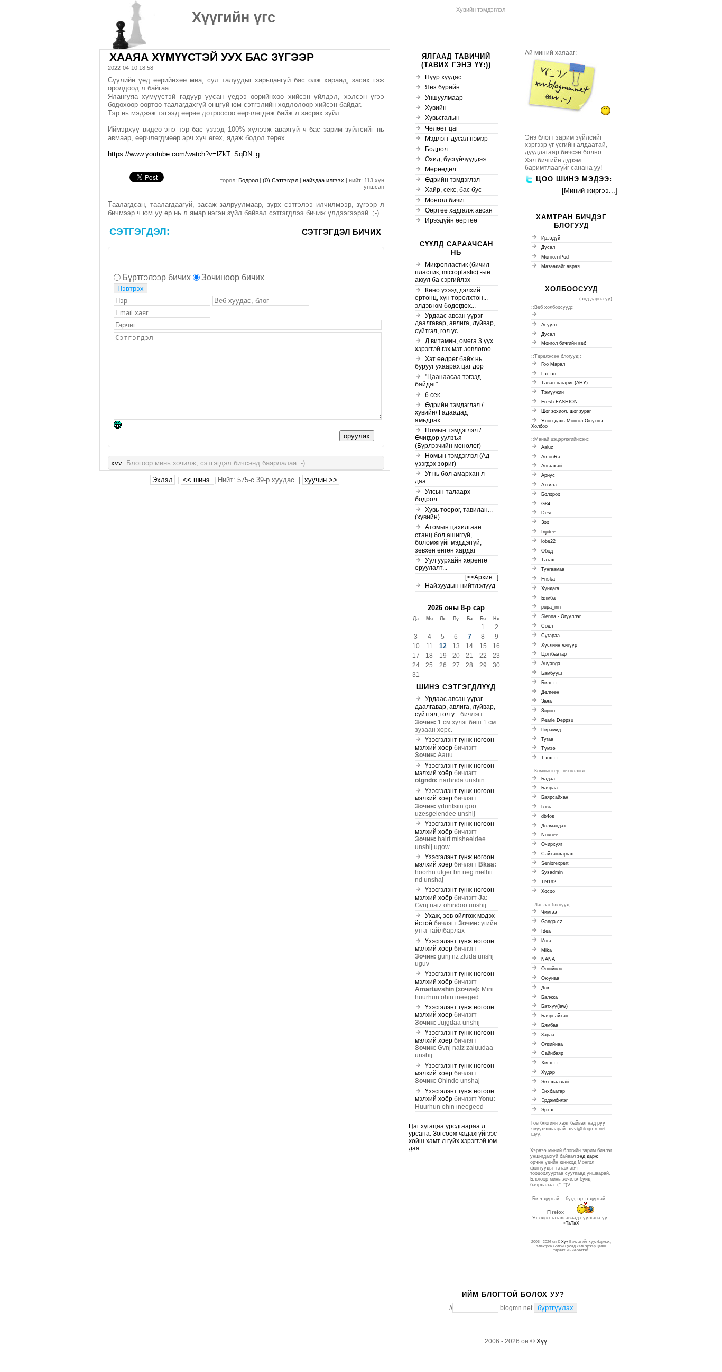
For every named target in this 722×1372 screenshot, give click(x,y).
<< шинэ (197, 480)
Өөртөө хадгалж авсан (459, 210)
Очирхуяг (551, 844)
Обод (547, 551)
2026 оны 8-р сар (456, 608)
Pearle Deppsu (557, 720)
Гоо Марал (553, 364)
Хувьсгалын (442, 118)
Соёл (547, 626)
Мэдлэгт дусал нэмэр (456, 138)
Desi (546, 512)
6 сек (432, 395)
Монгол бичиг (445, 200)
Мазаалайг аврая (560, 266)
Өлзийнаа (552, 1044)
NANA (548, 959)
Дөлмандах (553, 825)
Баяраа (549, 787)
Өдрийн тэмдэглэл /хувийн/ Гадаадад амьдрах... (449, 412)
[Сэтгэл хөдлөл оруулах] (123, 426)
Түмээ (548, 748)
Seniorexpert (555, 863)
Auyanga (550, 663)
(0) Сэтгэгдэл (281, 180)
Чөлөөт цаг (441, 128)
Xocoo (548, 891)
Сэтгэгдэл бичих (341, 231)
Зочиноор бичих (232, 277)
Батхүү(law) (554, 1006)
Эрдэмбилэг (554, 1100)
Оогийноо (551, 968)
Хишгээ (549, 1062)
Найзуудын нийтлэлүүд (460, 586)
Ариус (548, 475)
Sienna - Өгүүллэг (561, 616)
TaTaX (572, 1223)
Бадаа (548, 778)
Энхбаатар (553, 1091)
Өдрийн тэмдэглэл (452, 179)
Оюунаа (550, 978)
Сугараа (550, 635)
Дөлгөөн (550, 692)
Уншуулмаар (444, 98)
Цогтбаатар (554, 654)
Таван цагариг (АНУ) (564, 382)
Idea (546, 931)
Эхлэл (162, 480)
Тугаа (547, 739)
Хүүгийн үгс (233, 17)
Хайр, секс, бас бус (453, 190)
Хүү (564, 1242)
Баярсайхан (554, 797)
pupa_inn (551, 607)
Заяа (546, 701)
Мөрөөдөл (440, 169)
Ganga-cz (551, 921)
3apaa (547, 1034)
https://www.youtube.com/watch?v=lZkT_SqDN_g (184, 154)
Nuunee (549, 834)
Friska (548, 579)
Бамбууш (551, 673)
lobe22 (548, 541)
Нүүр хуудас (443, 77)
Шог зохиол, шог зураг (566, 411)
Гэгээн (548, 373)
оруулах (357, 436)
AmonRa (550, 456)
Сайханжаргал (557, 854)
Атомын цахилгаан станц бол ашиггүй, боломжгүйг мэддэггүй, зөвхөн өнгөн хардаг (448, 538)
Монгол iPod (555, 257)
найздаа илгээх (324, 180)
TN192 (548, 882)
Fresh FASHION (559, 401)
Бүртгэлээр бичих (156, 277)
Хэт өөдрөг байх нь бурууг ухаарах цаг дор (449, 362)
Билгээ (549, 682)
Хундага (550, 588)
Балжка (549, 997)
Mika (546, 950)
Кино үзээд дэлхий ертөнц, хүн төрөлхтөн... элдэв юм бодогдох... (451, 298)
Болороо (550, 494)
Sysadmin (552, 872)
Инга (546, 940)
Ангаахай (551, 465)
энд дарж (587, 1156)
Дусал (548, 247)
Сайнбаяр (552, 1053)
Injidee (548, 532)
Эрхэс (548, 1109)
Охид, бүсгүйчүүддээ (455, 159)
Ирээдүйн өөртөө (451, 220)
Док (545, 987)
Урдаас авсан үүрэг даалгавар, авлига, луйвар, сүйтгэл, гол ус (455, 323)
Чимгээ (549, 912)
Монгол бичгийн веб (563, 343)
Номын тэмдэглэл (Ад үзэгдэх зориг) (452, 459)
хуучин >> (320, 480)
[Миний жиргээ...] (589, 191)
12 (443, 646)
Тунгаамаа (552, 569)
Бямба (548, 598)
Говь (546, 806)
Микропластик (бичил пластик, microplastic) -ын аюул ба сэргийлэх (452, 272)
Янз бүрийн (442, 87)
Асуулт (549, 324)
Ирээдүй (550, 238)
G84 (545, 504)
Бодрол (248, 180)
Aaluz (547, 447)
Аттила (549, 484)
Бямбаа (549, 1025)
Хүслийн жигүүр (559, 645)
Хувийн (436, 108)
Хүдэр (548, 1072)
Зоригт (548, 710)
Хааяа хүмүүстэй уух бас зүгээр (211, 57)
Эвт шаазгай (555, 1081)
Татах (547, 560)
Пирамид (551, 729)
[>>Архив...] (481, 577)
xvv (116, 463)
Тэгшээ (549, 757)
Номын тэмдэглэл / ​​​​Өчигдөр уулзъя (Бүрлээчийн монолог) (449, 438)
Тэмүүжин (552, 392)
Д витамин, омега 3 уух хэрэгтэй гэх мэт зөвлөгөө (454, 344)
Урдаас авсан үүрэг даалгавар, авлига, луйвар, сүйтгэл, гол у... (455, 706)
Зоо (545, 522)
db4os (547, 816)
